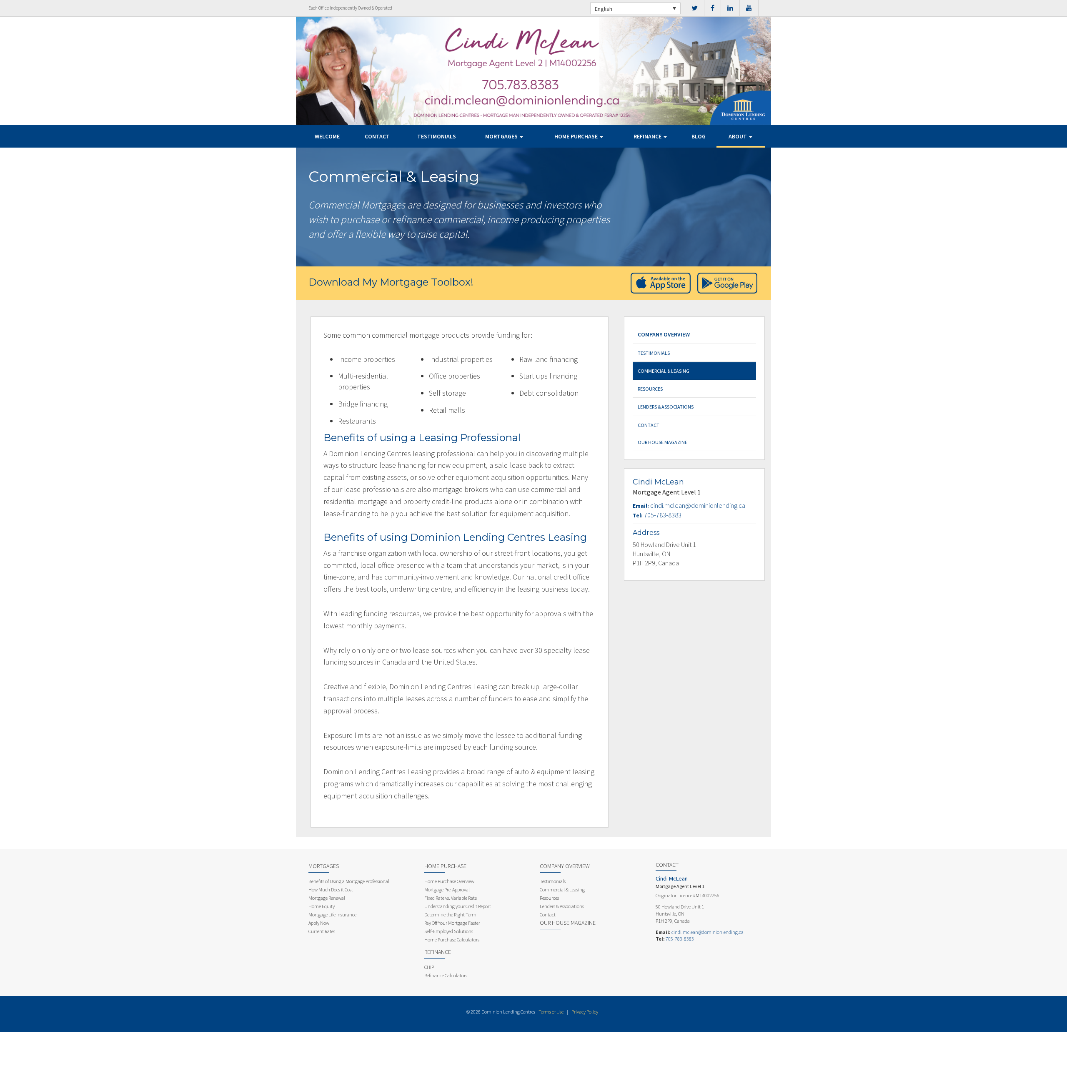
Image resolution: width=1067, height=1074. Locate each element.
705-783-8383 (662, 515)
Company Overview (664, 334)
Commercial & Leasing (663, 371)
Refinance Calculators (445, 975)
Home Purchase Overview (449, 881)
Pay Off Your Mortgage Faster (452, 923)
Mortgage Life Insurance (332, 914)
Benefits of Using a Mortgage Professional (348, 881)
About (738, 136)
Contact (377, 136)
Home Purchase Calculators (451, 939)
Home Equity (321, 906)
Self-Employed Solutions (448, 931)
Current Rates (321, 931)
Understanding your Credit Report (457, 906)
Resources (650, 389)
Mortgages (502, 136)
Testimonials (436, 136)
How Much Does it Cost (330, 889)
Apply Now (318, 923)
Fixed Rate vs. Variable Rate (450, 898)
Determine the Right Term (450, 914)
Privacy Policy (584, 1012)
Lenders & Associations (666, 407)
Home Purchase (576, 136)
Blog (698, 136)
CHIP (429, 967)
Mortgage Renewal (326, 898)
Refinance (648, 136)
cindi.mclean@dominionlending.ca (697, 505)
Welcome (327, 136)
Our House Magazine (662, 442)
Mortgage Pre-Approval (447, 889)
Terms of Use (551, 1012)
